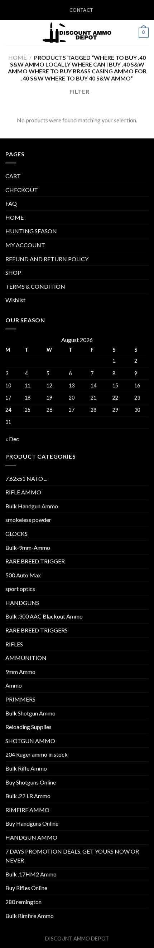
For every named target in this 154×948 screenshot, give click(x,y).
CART (13, 175)
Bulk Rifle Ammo (26, 768)
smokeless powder (28, 519)
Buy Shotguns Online (30, 782)
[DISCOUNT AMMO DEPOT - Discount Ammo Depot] (77, 32)
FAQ (11, 203)
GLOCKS (16, 533)
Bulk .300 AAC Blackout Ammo (44, 616)
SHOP (13, 272)
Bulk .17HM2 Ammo (31, 874)
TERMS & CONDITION (35, 286)
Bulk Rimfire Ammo (29, 915)
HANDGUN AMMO (31, 837)
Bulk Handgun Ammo (31, 506)
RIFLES (14, 644)
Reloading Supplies (28, 726)
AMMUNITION (26, 657)
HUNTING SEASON (31, 231)
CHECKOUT (21, 189)
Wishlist (15, 300)
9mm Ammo (20, 671)
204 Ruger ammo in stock (36, 754)
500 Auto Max (23, 575)
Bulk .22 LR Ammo (27, 795)
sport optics (20, 588)
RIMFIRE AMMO (27, 809)
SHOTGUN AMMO (30, 740)
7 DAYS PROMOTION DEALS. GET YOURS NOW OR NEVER (72, 856)
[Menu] (9, 32)
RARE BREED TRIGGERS (36, 630)
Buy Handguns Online (31, 823)
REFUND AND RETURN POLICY (46, 258)
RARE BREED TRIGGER (35, 561)
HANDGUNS (22, 602)
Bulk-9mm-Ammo (27, 547)
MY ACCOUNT (25, 244)
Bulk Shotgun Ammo (30, 713)
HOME (14, 217)
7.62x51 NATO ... (26, 478)
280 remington (23, 901)
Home (17, 57)
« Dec (12, 438)
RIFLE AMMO (23, 492)
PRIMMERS (20, 699)
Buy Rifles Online (26, 887)
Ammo (13, 685)
